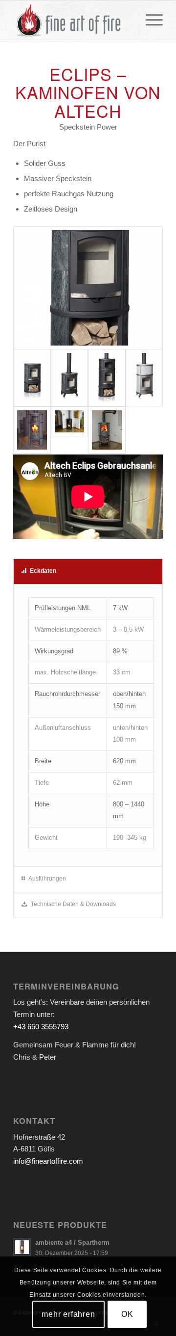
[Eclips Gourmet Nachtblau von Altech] (69, 430)
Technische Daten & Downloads (73, 904)
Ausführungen (47, 878)
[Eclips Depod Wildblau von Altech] (88, 287)
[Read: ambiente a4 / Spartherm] (22, 1247)
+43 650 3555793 (40, 1026)
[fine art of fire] (73, 20)
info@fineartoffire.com (48, 1161)
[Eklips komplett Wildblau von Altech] (107, 377)
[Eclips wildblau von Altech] (69, 377)
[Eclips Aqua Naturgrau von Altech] (144, 377)
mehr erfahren (68, 1314)
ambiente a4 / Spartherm (72, 1242)
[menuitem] (149, 20)
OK (127, 1314)
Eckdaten (43, 570)
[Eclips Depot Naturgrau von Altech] (107, 430)
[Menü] (149, 20)
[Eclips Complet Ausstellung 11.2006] (32, 430)
